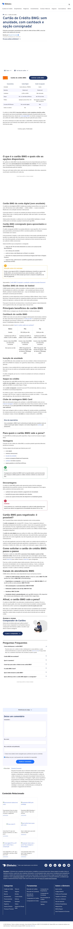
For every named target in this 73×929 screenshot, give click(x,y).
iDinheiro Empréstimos (61, 904)
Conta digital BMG (25, 116)
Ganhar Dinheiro (8, 906)
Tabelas (42, 904)
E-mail (7, 746)
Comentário (7, 719)
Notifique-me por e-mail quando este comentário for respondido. (21, 757)
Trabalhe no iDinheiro (60, 896)
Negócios (26, 8)
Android (34, 650)
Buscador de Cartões (32, 889)
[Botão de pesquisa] (69, 4)
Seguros (54, 8)
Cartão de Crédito (7, 8)
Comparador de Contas (33, 900)
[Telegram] (50, 865)
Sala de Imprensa (59, 901)
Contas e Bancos (45, 8)
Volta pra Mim (28, 318)
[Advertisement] (25, 55)
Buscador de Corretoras (33, 891)
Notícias (17, 899)
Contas (6, 891)
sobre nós (32, 925)
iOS (37, 650)
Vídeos (16, 904)
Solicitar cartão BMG (37, 77)
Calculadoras (62, 8)
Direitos (17, 894)
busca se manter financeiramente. (48, 878)
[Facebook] (59, 865)
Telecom (17, 889)
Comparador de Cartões (33, 898)
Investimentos (34, 8)
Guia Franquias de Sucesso (62, 911)
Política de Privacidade (61, 894)
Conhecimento (18, 896)
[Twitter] (64, 865)
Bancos (6, 894)
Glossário (17, 901)
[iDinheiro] (19, 4)
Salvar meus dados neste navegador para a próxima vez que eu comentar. (24, 753)
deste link (9, 559)
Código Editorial (59, 891)
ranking (40, 424)
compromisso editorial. (18, 876)
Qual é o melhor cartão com (21, 325)
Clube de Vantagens (8, 403)
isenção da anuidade (11, 456)
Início (5, 14)
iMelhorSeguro (59, 909)
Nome (7, 739)
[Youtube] (68, 865)
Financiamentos (8, 899)
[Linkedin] (55, 865)
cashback (8, 460)
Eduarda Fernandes (13, 35)
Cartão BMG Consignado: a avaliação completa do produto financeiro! (27, 282)
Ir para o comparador (11, 633)
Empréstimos (18, 8)
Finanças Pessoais (9, 909)
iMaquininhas (58, 906)
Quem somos (58, 889)
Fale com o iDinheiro (60, 899)
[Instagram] (45, 865)
